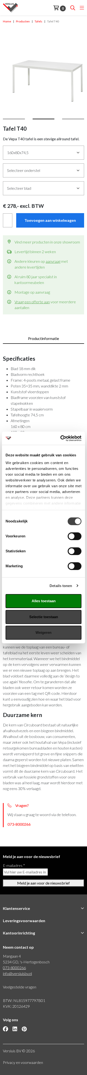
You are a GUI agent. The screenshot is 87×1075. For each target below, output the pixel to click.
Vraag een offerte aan (32, 301)
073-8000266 (19, 824)
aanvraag (53, 261)
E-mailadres (14, 865)
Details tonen (61, 586)
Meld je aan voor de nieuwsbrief (43, 883)
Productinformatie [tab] (43, 338)
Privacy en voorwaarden (23, 1062)
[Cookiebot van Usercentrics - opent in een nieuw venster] (61, 438)
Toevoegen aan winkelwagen (50, 220)
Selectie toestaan (43, 617)
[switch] (74, 536)
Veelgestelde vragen (19, 987)
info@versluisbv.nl (17, 973)
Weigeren (43, 632)
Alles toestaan (44, 601)
